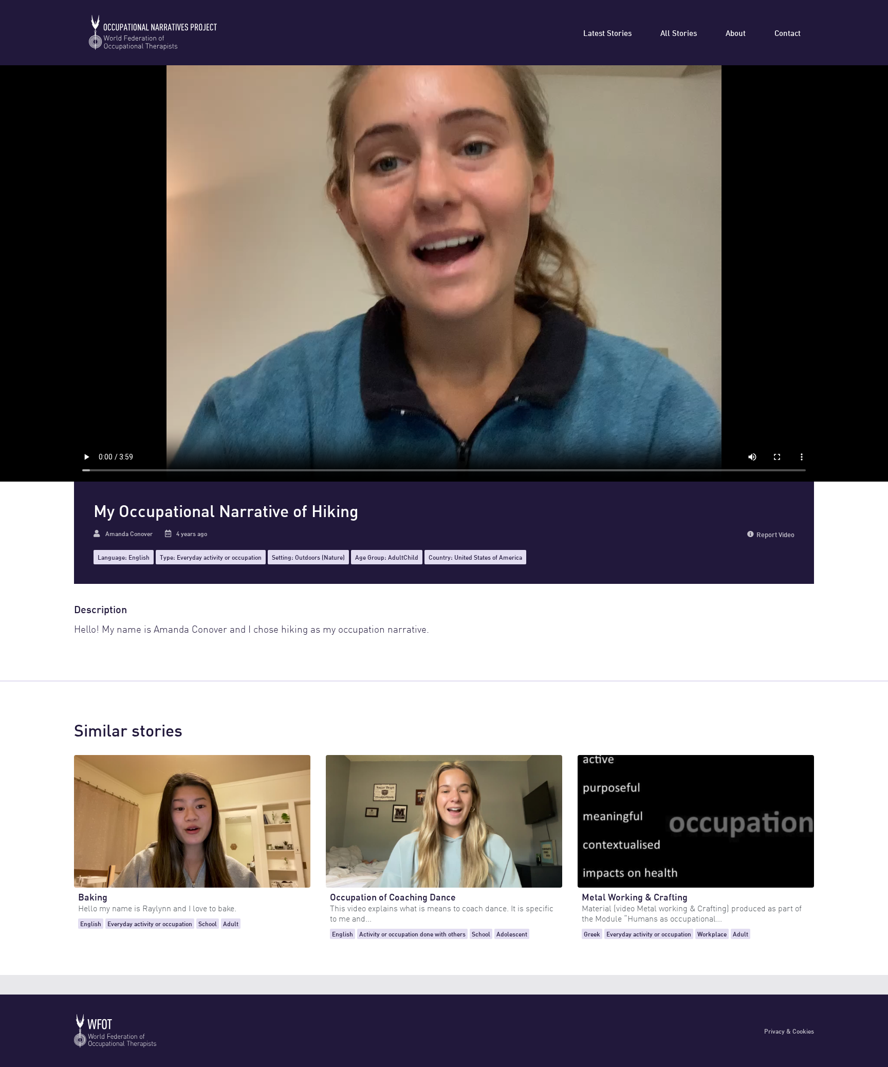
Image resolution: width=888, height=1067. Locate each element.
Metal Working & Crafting (635, 896)
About (736, 32)
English (139, 557)
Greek (592, 933)
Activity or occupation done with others (412, 933)
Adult (395, 557)
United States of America (488, 557)
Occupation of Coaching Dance (393, 896)
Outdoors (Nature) (320, 557)
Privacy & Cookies (789, 1030)
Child (410, 557)
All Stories (678, 32)
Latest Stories (607, 32)
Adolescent (511, 933)
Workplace (712, 933)
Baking (92, 896)
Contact (787, 32)
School (207, 923)
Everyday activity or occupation (219, 557)
